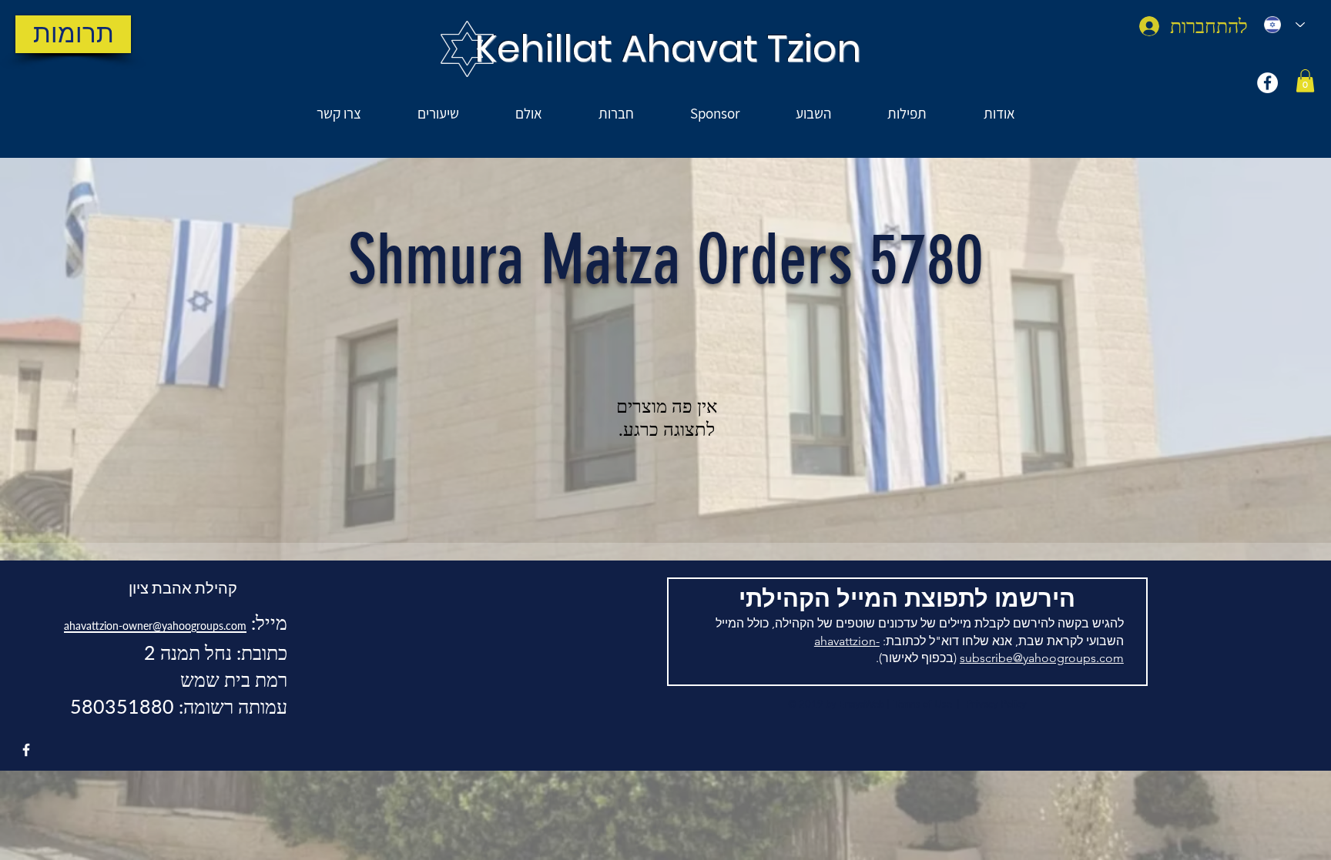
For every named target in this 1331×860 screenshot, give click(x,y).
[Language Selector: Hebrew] (1284, 25)
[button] (1305, 80)
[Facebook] (1267, 82)
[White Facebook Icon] (26, 749)
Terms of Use (922, 704)
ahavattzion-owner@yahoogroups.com (155, 625)
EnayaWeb (861, 704)
